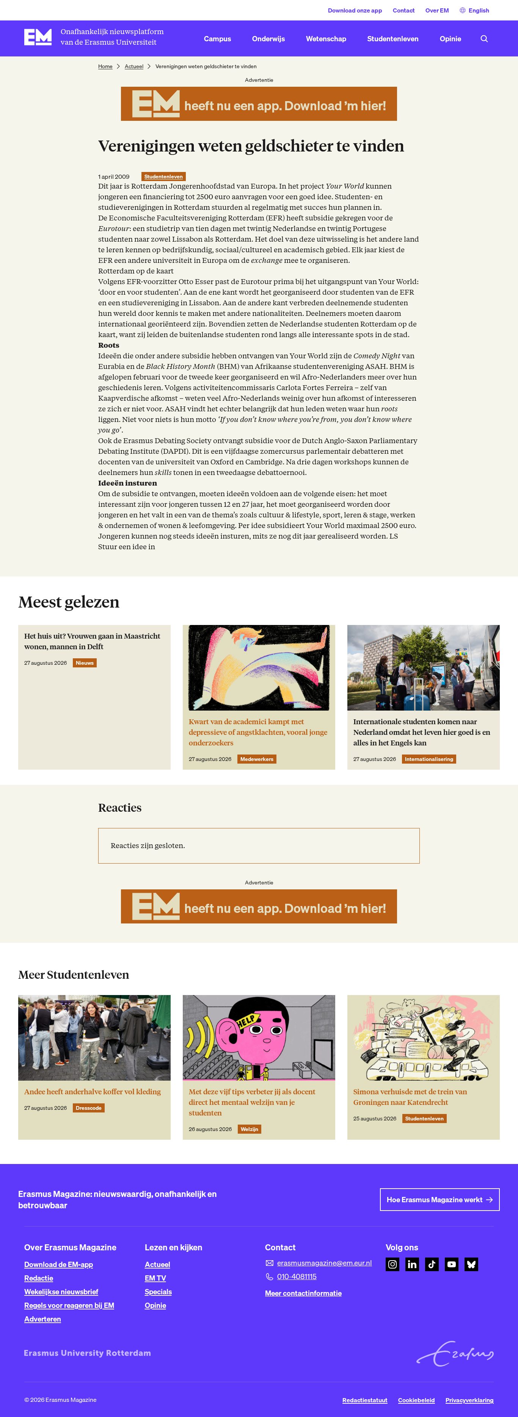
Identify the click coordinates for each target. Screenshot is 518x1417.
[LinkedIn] (412, 1264)
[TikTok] (432, 1264)
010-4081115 (297, 1276)
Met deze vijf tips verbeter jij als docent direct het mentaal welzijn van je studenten (252, 1102)
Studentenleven (163, 176)
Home (105, 66)
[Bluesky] (471, 1264)
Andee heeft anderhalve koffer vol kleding (92, 1091)
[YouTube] (451, 1264)
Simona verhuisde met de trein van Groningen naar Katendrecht (410, 1097)
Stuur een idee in (126, 546)
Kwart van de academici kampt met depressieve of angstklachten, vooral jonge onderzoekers (258, 732)
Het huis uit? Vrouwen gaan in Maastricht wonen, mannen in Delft (92, 641)
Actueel (134, 66)
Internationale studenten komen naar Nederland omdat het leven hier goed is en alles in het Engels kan (421, 732)
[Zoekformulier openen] (484, 38)
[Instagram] (392, 1264)
